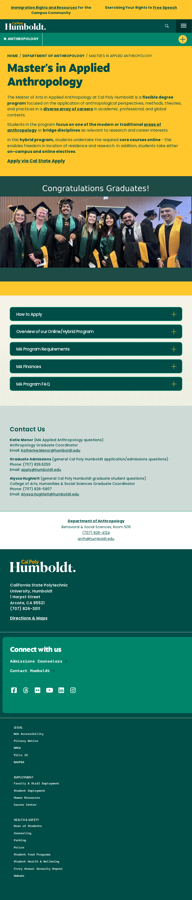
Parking (20, 840)
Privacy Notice (26, 741)
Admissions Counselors (36, 661)
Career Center (25, 804)
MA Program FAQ (33, 384)
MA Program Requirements (43, 349)
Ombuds (19, 875)
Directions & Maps (29, 619)
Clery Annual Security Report (38, 868)
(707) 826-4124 (96, 533)
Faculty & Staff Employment (36, 783)
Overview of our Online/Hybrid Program (55, 332)
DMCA (17, 748)
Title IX (21, 755)
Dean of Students (28, 826)
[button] (166, 26)
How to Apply (29, 315)
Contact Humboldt (30, 670)
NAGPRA (19, 762)
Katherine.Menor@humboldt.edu (50, 451)
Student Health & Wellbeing (36, 861)
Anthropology (23, 39)
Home (12, 56)
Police (19, 847)
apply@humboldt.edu (41, 470)
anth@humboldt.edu (96, 539)
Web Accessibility (29, 734)
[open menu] (183, 26)
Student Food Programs (32, 854)
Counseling (22, 833)
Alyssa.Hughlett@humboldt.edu (50, 494)
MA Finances (28, 367)
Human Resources (27, 797)
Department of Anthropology (53, 56)
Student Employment (29, 790)
